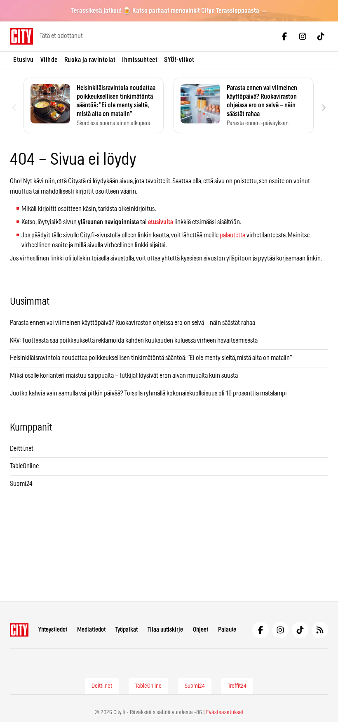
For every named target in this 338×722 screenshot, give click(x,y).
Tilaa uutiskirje (165, 630)
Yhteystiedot (52, 630)
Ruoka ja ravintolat (90, 60)
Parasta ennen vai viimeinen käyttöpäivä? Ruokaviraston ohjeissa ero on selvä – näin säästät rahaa (132, 323)
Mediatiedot (91, 630)
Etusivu (23, 60)
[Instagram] (302, 36)
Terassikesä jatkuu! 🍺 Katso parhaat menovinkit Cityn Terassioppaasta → (169, 10)
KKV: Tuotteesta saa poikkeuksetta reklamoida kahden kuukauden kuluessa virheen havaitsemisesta (134, 340)
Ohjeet (200, 630)
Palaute (227, 630)
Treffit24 (237, 686)
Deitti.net (21, 448)
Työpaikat (126, 630)
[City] (19, 630)
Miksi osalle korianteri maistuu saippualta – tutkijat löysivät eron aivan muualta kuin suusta (124, 375)
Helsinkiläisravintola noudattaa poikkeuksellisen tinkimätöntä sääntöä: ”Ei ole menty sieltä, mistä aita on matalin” (151, 358)
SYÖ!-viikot (179, 60)
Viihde (49, 60)
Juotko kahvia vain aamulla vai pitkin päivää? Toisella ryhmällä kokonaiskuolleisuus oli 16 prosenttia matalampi (148, 393)
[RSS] (320, 630)
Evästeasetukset (225, 712)
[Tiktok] (320, 36)
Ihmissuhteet (139, 60)
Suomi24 (21, 484)
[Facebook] (284, 36)
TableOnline (24, 466)
